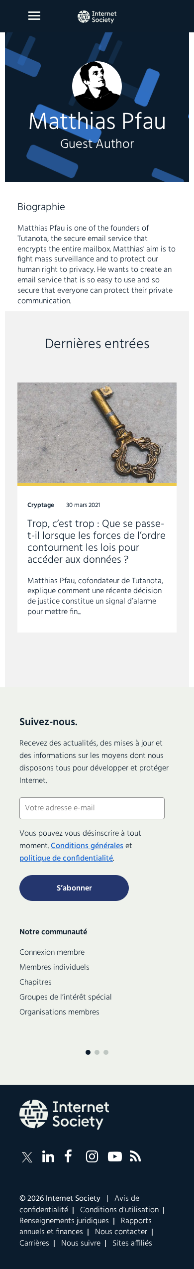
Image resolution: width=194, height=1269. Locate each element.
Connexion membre (52, 952)
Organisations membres (59, 1012)
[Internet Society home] (97, 17)
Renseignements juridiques (64, 1221)
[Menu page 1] (88, 1052)
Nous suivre (80, 1243)
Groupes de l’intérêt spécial (65, 997)
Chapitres (35, 982)
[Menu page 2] (97, 1052)
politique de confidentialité (66, 858)
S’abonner (74, 888)
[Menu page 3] (105, 1052)
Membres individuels (54, 967)
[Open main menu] (34, 15)
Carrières (34, 1243)
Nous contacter (121, 1232)
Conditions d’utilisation (119, 1210)
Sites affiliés (132, 1243)
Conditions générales (87, 846)
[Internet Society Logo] (64, 1115)
